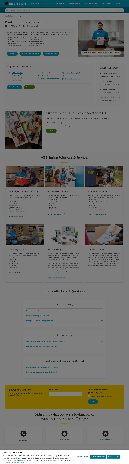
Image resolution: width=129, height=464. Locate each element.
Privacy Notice (20, 462)
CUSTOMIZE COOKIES (83, 456)
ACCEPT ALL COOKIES (113, 456)
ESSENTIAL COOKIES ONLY (98, 456)
